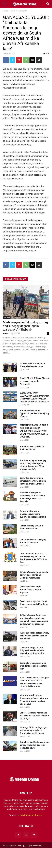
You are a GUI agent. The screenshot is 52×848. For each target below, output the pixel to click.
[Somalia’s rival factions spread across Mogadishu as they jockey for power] (10, 746)
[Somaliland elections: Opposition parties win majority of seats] (10, 414)
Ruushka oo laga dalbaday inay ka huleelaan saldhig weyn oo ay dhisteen (34, 636)
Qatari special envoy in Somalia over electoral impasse (30, 590)
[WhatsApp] (26, 60)
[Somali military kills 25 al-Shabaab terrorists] (10, 529)
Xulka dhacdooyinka (19, 11)
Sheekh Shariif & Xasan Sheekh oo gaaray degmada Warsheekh (34, 381)
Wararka (7, 317)
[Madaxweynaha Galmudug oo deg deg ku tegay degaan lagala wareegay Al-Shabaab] (26, 302)
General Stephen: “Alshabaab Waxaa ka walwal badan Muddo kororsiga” (34, 716)
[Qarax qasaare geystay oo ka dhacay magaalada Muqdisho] (10, 605)
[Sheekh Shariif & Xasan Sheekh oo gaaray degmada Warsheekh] (10, 382)
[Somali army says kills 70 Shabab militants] (10, 450)
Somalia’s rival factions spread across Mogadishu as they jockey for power (34, 745)
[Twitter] (12, 60)
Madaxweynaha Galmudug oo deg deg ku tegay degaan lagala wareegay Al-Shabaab (25, 326)
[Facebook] (6, 60)
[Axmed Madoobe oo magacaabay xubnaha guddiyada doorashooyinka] (10, 515)
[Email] (32, 60)
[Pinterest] (19, 60)
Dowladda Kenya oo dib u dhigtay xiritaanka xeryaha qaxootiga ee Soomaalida (32, 650)
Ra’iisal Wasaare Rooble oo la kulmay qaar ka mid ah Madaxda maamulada (34, 575)
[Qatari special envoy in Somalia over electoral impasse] (10, 590)
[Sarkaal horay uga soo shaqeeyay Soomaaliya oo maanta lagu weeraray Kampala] (10, 496)
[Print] (39, 60)
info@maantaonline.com (31, 815)
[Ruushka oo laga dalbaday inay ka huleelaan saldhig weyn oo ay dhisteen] (10, 636)
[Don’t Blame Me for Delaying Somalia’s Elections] (10, 543)
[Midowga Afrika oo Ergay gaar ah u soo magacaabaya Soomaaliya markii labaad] (10, 731)
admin (6, 333)
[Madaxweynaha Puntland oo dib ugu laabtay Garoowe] (10, 367)
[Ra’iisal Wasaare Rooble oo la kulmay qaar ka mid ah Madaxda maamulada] (10, 576)
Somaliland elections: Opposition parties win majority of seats (34, 413)
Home (5, 11)
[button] (5, 4)
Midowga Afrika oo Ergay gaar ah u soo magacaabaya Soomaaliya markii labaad (34, 730)
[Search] (48, 4)
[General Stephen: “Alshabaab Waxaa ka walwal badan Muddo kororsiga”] (10, 716)
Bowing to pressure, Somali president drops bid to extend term (34, 666)
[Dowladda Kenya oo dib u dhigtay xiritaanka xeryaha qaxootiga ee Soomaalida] (10, 651)
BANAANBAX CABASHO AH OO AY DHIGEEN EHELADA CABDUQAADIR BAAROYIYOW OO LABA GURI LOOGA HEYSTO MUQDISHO (34, 431)
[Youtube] (34, 835)
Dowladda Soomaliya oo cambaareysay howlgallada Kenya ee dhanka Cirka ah (33, 481)
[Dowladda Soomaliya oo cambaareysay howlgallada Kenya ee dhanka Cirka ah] (10, 482)
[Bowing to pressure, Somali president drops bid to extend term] (10, 667)
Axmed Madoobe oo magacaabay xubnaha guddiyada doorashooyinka (33, 514)
